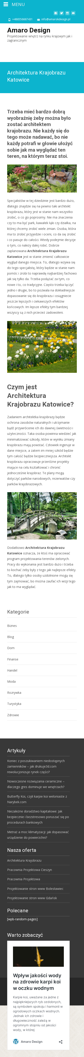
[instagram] (67, 15)
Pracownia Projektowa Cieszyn (29, 870)
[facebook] (56, 15)
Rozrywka (14, 692)
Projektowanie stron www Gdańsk (32, 898)
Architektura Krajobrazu (24, 860)
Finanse (12, 659)
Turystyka (14, 704)
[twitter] (61, 15)
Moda (11, 681)
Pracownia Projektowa (23, 879)
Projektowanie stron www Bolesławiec (35, 889)
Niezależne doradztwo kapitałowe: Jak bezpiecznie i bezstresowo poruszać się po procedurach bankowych (38, 816)
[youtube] (73, 15)
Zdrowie (13, 715)
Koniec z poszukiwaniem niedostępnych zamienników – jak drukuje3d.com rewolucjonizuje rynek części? (36, 766)
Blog (10, 637)
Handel (12, 670)
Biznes (12, 626)
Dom (11, 648)
